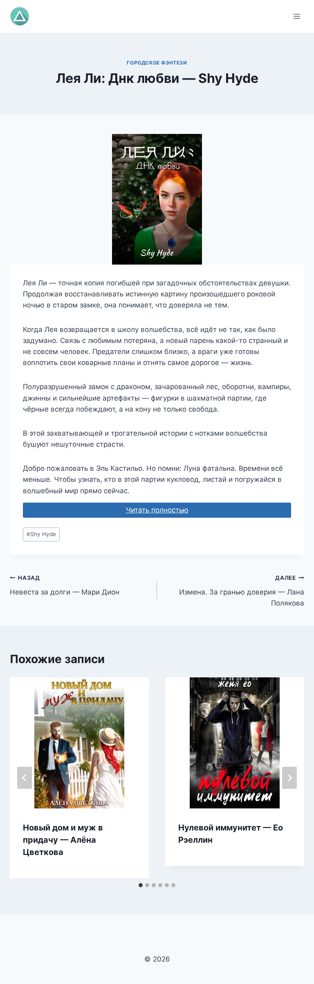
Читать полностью (157, 510)
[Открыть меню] (296, 16)
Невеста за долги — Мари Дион (64, 585)
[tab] (141, 885)
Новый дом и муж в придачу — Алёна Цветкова (63, 840)
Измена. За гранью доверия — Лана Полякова (241, 590)
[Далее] (289, 778)
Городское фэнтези (157, 63)
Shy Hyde (41, 534)
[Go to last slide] (24, 778)
